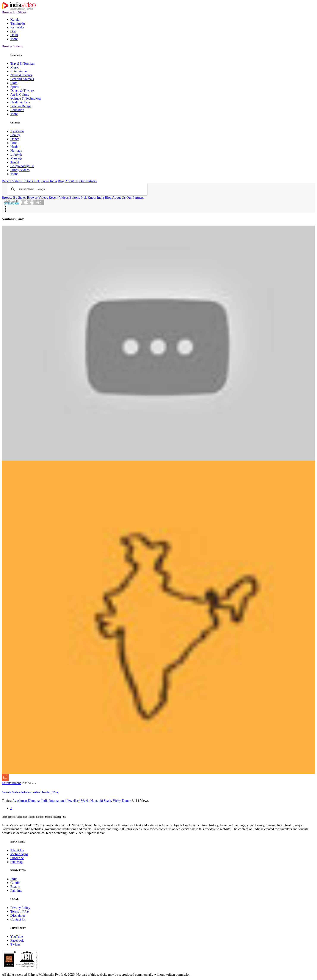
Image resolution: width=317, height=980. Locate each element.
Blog (61, 181)
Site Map (16, 862)
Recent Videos (12, 181)
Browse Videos (12, 46)
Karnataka (17, 27)
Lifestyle (16, 154)
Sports (14, 87)
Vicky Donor (122, 800)
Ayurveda (17, 131)
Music (14, 67)
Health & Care (20, 102)
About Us (71, 181)
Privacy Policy (20, 908)
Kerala (14, 19)
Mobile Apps (19, 854)
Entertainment (19, 71)
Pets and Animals (22, 79)
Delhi (14, 35)
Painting (16, 890)
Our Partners (88, 181)
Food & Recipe (20, 106)
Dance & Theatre (22, 90)
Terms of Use (19, 911)
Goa (13, 31)
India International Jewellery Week (65, 800)
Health (14, 146)
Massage (16, 158)
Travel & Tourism (22, 63)
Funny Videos (20, 170)
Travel (14, 162)
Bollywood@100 (22, 166)
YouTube (16, 936)
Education (17, 110)
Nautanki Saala (100, 800)
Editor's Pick (31, 181)
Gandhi (15, 883)
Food (13, 143)
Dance (14, 139)
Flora (13, 83)
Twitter (15, 944)
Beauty (15, 135)
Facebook (17, 940)
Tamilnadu (17, 23)
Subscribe (17, 858)
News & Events (21, 75)
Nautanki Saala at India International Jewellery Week (30, 792)
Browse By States (14, 12)
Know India (49, 181)
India (13, 879)
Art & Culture (19, 94)
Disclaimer (17, 915)
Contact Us (18, 919)
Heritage (16, 150)
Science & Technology (25, 98)
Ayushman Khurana (26, 800)
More (14, 39)
